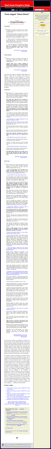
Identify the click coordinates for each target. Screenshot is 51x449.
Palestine (20, 403)
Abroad (9, 401)
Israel (13, 403)
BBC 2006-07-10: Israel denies (21, 157)
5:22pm (16, 409)
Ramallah (24, 403)
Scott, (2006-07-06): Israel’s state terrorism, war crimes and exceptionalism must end (18, 397)
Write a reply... (10, 428)
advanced (46, 9)
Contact (20, 9)
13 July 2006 (17, 20)
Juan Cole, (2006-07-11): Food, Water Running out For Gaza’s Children (18, 394)
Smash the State (19, 402)
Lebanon (16, 403)
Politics (16, 401)
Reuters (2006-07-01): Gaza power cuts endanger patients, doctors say (17, 308)
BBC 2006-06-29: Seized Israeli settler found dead (16, 146)
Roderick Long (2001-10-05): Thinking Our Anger (17, 399)
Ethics (13, 401)
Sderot (28, 403)
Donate (42, 31)
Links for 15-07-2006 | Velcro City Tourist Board (15, 420)
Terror (24, 402)
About (16, 9)
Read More (13, 415)
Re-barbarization (11, 402)
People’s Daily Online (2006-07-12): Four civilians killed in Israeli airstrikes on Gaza (17, 232)
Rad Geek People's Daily (17, 5)
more (44, 19)
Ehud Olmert (7, 403)
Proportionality (22, 401)
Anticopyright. (7, 444)
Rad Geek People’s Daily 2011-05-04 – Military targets (16, 424)
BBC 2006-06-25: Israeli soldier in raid (16, 137)
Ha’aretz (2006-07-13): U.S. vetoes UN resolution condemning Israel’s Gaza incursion (20, 335)
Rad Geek (26, 444)
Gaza (11, 403)
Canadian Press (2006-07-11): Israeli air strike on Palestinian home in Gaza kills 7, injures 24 (17, 207)
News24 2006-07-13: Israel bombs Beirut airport (20, 51)
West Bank (17, 405)
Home (13, 9)
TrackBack (21, 409)
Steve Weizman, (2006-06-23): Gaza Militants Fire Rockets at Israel (17, 119)
